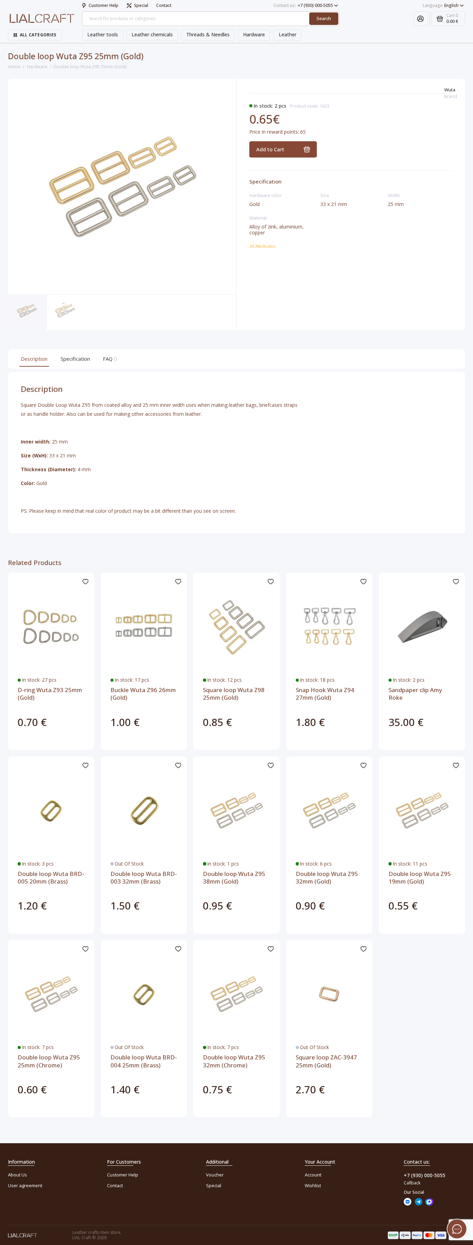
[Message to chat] (457, 1229)
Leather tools (102, 34)
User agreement (25, 1185)
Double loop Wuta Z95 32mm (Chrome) (234, 1061)
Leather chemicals (152, 34)
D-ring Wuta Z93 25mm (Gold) (50, 693)
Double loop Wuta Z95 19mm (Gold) (420, 877)
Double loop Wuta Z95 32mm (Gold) (327, 877)
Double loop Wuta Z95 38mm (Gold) (234, 877)
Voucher (215, 1175)
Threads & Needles (208, 34)
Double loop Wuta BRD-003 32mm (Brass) (143, 877)
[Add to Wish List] (85, 581)
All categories (38, 35)
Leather (287, 34)
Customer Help (103, 5)
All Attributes (262, 246)
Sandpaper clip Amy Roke (415, 693)
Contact (163, 5)
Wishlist (313, 1185)
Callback (412, 1183)
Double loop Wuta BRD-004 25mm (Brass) (143, 1061)
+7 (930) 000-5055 (303, 5)
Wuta (449, 90)
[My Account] (420, 18)
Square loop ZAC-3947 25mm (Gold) (326, 1061)
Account (313, 1175)
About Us (17, 1175)
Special (141, 5)
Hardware (254, 34)
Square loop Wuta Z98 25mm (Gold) (234, 693)
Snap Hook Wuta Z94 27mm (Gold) (325, 693)
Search (323, 18)
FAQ (109, 358)
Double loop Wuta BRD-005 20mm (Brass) (51, 877)
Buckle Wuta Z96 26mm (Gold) (143, 693)
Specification (75, 358)
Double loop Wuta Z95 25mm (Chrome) (49, 1061)
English (441, 5)
